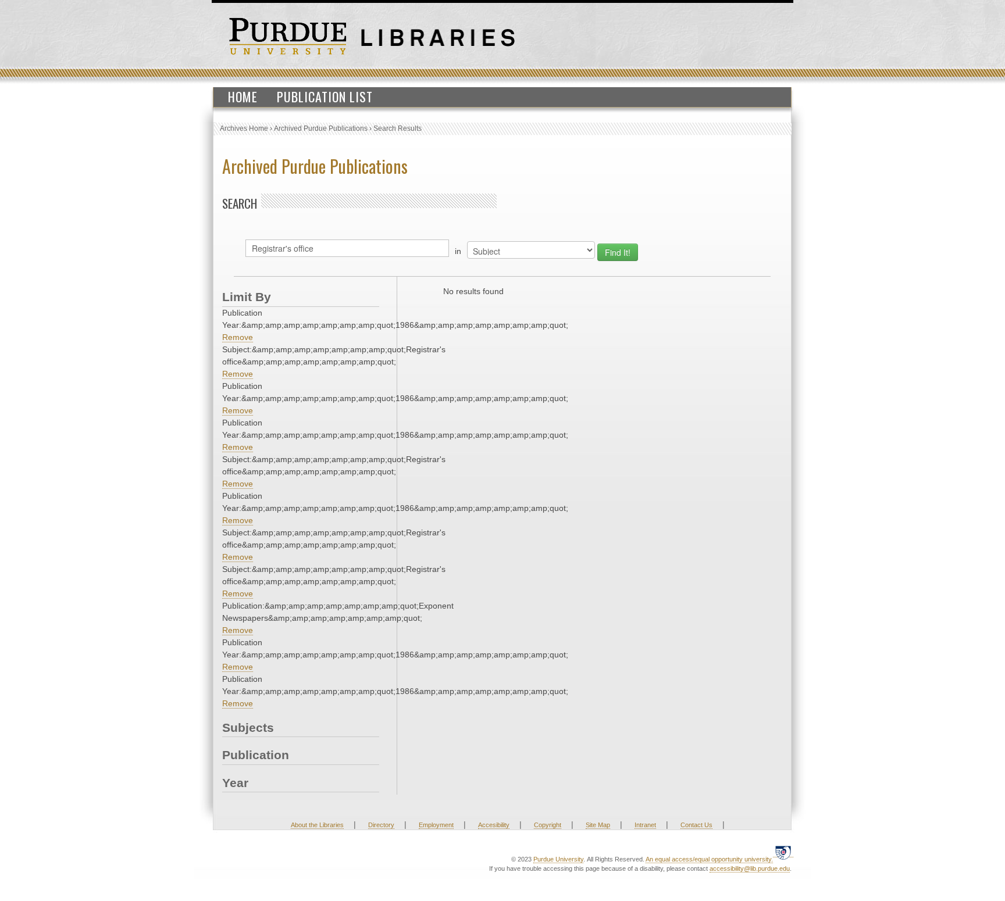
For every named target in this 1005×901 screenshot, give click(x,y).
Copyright (547, 824)
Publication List (325, 96)
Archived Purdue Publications (321, 128)
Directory (381, 824)
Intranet (645, 824)
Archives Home (244, 128)
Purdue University (558, 859)
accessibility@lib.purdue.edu (750, 868)
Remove (237, 337)
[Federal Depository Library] (783, 852)
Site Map (598, 824)
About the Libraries (317, 824)
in (458, 251)
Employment (436, 824)
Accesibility (493, 824)
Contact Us (696, 824)
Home (243, 96)
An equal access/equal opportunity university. (709, 859)
